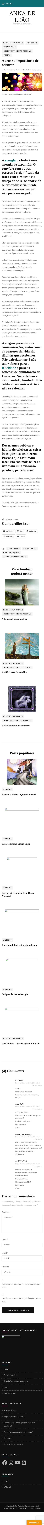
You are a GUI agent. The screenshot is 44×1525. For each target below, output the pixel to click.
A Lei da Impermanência (13, 1444)
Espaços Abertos (10, 1410)
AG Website (19, 1508)
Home (6, 1369)
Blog (6, 1387)
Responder (38, 1085)
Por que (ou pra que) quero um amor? (18, 1432)
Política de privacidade (33, 1508)
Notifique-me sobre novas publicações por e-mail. (21, 1300)
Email (5, 1253)
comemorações (11, 552)
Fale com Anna (10, 1393)
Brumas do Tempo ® (23, 1134)
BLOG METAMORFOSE (13, 43)
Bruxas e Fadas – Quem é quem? (19, 794)
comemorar (10, 47)
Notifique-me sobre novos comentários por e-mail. (21, 1286)
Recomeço (8, 1438)
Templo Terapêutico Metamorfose (17, 1381)
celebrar (32, 43)
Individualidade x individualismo (19, 945)
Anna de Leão (8, 70)
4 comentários (37, 70)
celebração (29, 548)
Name (5, 1239)
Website (5, 1267)
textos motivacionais (15, 556)
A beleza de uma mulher (14, 619)
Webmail (7, 1487)
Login (6, 1481)
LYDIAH (19, 1080)
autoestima (13, 548)
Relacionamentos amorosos (16, 725)
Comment (6, 1212)
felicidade (9, 368)
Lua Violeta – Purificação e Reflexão (21, 1043)
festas (7, 55)
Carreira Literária (10, 1375)
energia (10, 160)
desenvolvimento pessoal (17, 51)
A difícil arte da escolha (14, 672)
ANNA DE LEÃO (22, 16)
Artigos (7, 789)
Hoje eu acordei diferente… (14, 1417)
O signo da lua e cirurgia (15, 994)
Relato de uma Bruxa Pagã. (16, 843)
